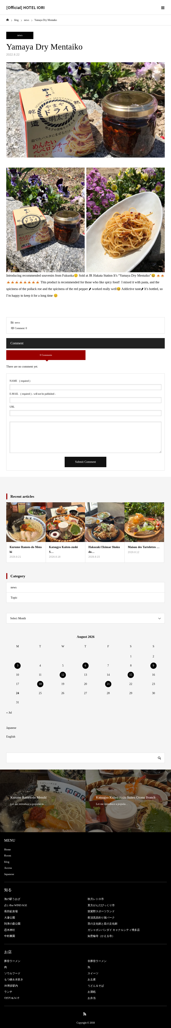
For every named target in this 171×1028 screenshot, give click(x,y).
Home (7, 849)
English (10, 736)
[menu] (162, 7)
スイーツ (93, 973)
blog (6, 861)
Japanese (11, 727)
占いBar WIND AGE (15, 905)
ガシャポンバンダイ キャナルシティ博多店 (114, 929)
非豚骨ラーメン (97, 961)
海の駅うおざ (12, 899)
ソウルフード (12, 973)
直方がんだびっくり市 (101, 905)
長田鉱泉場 (11, 911)
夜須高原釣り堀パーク (101, 917)
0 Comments (46, 355)
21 (108, 684)
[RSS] (85, 1014)
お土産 (92, 979)
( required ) (20, 381)
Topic (14, 597)
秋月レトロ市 (96, 899)
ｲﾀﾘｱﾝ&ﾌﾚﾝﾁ (11, 998)
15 (130, 674)
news (20, 35)
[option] (43, 801)
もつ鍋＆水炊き (13, 979)
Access (8, 867)
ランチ (8, 991)
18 (40, 684)
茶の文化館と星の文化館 (102, 923)
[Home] (7, 20)
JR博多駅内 (11, 985)
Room (7, 855)
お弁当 (92, 998)
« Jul (9, 712)
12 (62, 674)
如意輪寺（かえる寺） (101, 936)
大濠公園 (9, 917)
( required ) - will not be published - (33, 394)
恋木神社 (9, 929)
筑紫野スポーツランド (101, 911)
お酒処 (92, 991)
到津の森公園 (12, 923)
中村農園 (9, 936)
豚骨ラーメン (12, 961)
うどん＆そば (96, 985)
